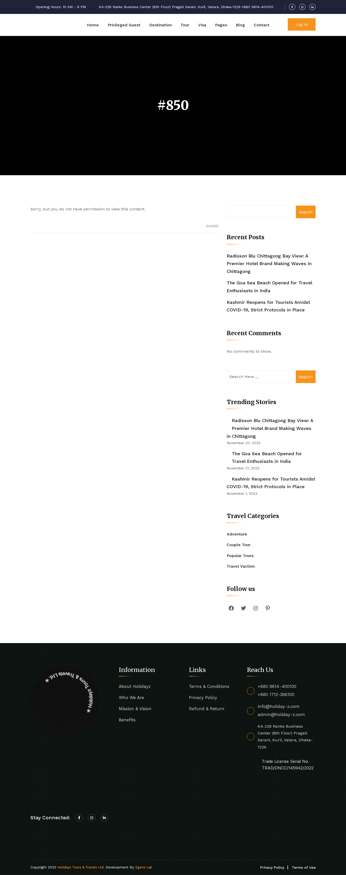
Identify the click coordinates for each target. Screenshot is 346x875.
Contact (262, 25)
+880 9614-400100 (277, 686)
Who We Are (131, 697)
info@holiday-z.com (279, 706)
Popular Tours (240, 555)
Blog (240, 25)
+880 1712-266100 (276, 694)
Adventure (237, 534)
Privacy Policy (203, 697)
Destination (160, 25)
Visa (202, 25)
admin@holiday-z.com (281, 714)
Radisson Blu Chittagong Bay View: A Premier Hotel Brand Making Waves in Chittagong (269, 263)
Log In (302, 24)
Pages (221, 25)
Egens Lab (143, 867)
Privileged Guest (124, 25)
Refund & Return (206, 708)
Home (93, 25)
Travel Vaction (241, 566)
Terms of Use (304, 867)
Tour (185, 25)
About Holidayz (135, 686)
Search (306, 212)
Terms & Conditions (209, 686)
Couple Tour (239, 544)
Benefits (127, 719)
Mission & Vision (135, 708)
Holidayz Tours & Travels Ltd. (80, 867)
